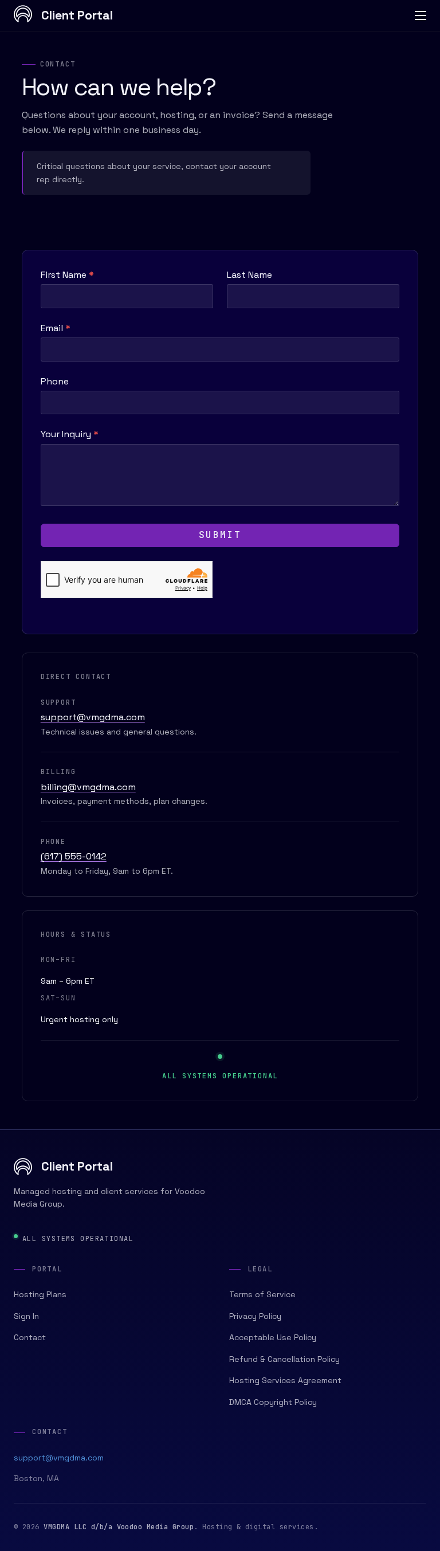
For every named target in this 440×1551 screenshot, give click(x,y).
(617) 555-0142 (74, 856)
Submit (220, 535)
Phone (55, 381)
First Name (67, 275)
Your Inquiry (70, 434)
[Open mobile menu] (420, 15)
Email (55, 328)
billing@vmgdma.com (88, 787)
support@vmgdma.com (93, 717)
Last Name (249, 275)
